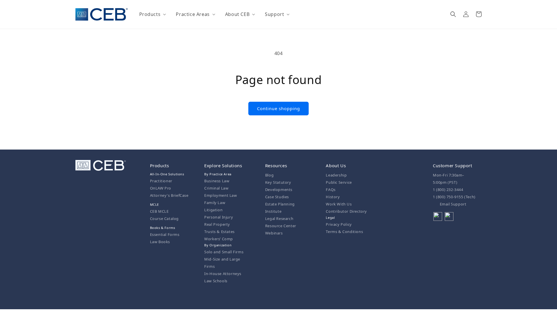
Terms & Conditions (344, 231)
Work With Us (339, 204)
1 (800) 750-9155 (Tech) (454, 196)
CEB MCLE (159, 211)
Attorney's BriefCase (169, 195)
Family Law (214, 202)
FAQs (330, 189)
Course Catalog (164, 218)
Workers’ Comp (218, 238)
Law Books (160, 241)
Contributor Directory (346, 211)
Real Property (217, 224)
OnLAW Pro (160, 188)
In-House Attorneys (222, 273)
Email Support (452, 204)
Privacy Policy (339, 224)
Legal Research (279, 218)
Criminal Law (216, 188)
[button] (152, 14)
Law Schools (215, 280)
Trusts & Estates (219, 231)
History (333, 196)
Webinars (274, 233)
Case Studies (277, 196)
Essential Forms (165, 234)
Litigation (213, 209)
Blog (269, 175)
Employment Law (220, 195)
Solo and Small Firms (223, 251)
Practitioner (161, 180)
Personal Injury (218, 217)
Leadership (336, 175)
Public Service (339, 182)
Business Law (216, 180)
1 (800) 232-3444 (448, 189)
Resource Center (280, 225)
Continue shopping (278, 108)
